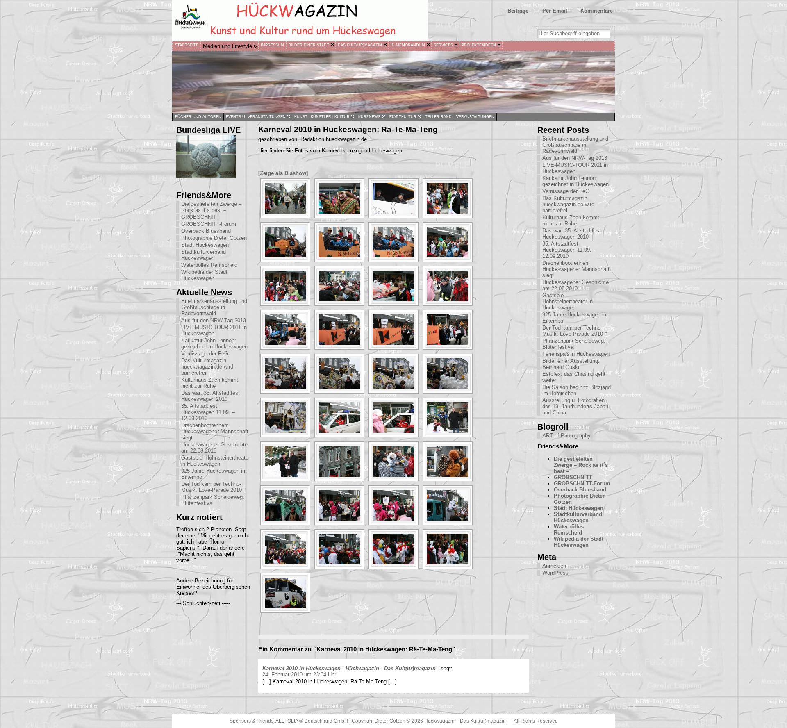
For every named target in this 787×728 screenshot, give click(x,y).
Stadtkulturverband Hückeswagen (203, 255)
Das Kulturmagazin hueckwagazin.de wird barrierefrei (207, 366)
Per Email (554, 11)
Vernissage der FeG (204, 353)
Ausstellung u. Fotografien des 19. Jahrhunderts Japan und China (575, 406)
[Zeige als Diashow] (283, 173)
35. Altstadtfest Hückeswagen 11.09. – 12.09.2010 (208, 412)
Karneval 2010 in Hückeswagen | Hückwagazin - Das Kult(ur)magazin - (350, 668)
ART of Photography (566, 435)
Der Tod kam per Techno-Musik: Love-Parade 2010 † (213, 487)
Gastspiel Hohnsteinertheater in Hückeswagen (215, 461)
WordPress (555, 573)
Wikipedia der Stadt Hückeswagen (204, 275)
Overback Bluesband (206, 231)
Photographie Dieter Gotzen (214, 238)
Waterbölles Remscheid (209, 265)
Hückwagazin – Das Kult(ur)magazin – (467, 721)
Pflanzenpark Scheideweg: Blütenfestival (212, 500)
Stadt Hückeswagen (205, 245)
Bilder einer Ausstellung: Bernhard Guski (571, 364)
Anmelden (554, 566)
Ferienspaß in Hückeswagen (576, 354)
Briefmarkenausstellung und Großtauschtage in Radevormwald (214, 307)
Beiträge (517, 11)
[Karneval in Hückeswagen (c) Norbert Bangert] (285, 198)
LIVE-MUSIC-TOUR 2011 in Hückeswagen (214, 330)
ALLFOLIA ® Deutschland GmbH (312, 721)
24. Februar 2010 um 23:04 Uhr (299, 674)
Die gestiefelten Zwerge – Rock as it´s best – (211, 207)
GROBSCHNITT (200, 217)
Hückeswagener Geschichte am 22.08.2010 (214, 447)
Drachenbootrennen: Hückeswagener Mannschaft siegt (214, 431)
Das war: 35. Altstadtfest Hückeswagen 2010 (210, 396)
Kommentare (596, 11)
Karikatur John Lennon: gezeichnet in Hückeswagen (214, 343)
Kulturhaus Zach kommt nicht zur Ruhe (209, 383)
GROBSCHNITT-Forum (208, 224)
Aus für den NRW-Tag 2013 (213, 320)
